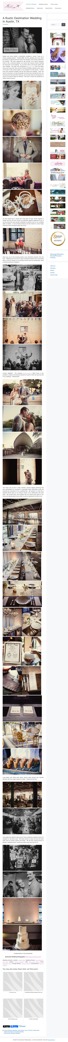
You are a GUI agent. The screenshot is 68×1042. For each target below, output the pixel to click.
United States (36, 1030)
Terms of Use (53, 274)
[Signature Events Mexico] (57, 96)
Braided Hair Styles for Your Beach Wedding (14, 1031)
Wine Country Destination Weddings (12, 1033)
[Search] (63, 24)
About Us (52, 265)
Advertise (52, 268)
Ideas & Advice (48, 8)
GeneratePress (51, 1039)
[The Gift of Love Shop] (57, 205)
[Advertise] (57, 163)
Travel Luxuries (54, 4)
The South (30, 1030)
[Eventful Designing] (57, 199)
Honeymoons (58, 8)
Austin (5, 1030)
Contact (52, 272)
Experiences (40, 8)
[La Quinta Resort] (57, 158)
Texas (26, 1030)
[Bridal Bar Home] (57, 185)
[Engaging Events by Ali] (57, 212)
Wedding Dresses (30, 8)
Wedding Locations (43, 4)
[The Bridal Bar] (57, 151)
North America (21, 1030)
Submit (52, 270)
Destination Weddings (31, 4)
